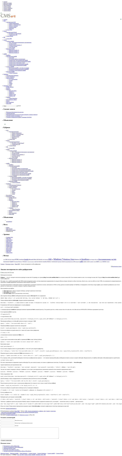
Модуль (96, 259)
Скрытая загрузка (10, 113)
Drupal (4, 31)
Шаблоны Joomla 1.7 (14, 51)
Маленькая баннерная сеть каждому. (15, 112)
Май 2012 (8, 251)
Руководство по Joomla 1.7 (15, 45)
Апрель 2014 (9, 239)
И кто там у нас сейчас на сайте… (11, 449)
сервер (84, 261)
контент (40, 261)
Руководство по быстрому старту (17, 62)
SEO (52, 259)
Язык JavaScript (10, 102)
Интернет (93, 259)
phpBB (5, 54)
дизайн (35, 261)
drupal (13, 259)
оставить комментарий (11, 414)
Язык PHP (8, 103)
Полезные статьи (7, 85)
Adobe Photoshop (13, 98)
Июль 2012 (9, 248)
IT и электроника (13, 79)
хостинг (100, 261)
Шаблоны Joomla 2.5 (14, 52)
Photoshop (46, 259)
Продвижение (6, 261)
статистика (53, 411)
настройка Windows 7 (46, 261)
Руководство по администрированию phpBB (20, 61)
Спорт (10, 84)
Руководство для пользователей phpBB (18, 60)
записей (9, 228)
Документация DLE (11, 22)
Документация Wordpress (12, 75)
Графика (8, 97)
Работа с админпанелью (15, 24)
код (37, 261)
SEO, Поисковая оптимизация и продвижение (20, 42)
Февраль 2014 (9, 242)
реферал (41, 411)
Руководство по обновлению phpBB (17, 65)
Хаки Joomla (12, 47)
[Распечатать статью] (116, 266)
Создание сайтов (13, 46)
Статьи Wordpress (10, 76)
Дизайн (11, 80)
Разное (7, 101)
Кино (10, 81)
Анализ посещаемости (33, 411)
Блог (90, 259)
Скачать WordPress (7, 8)
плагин (63, 261)
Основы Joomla (12, 43)
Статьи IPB (9, 38)
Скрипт (12, 261)
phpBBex (8, 55)
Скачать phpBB (7, 9)
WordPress (5, 74)
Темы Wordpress (7, 5)
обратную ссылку (24, 414)
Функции (25, 261)
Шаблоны (11, 28)
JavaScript (21, 259)
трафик (95, 261)
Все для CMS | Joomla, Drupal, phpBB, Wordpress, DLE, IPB (31, 454)
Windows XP (12, 95)
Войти (7, 227)
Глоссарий (11, 57)
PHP (49, 259)
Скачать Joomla (7, 6)
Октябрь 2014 (9, 237)
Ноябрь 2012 (9, 246)
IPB (4, 37)
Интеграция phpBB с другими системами (19, 67)
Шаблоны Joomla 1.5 (14, 50)
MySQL (8, 88)
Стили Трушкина (13, 73)
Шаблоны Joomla (7, 3)
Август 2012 (9, 247)
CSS (9, 259)
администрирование (30, 261)
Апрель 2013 (9, 243)
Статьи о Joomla (10, 41)
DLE (4, 20)
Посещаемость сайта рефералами (11, 446)
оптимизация (54, 261)
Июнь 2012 (9, 250)
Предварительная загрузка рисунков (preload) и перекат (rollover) (21, 114)
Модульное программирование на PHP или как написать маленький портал (19, 412)
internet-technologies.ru (11, 408)
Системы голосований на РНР (8, 413)
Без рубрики (9, 195)
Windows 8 (11, 93)
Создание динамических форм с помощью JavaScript (18, 117)
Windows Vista (12, 94)
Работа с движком (13, 26)
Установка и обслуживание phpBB (17, 70)
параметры (59, 261)
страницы (91, 261)
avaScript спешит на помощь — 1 (14, 116)
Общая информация (14, 23)
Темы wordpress (10, 78)
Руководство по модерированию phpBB (18, 64)
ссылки (88, 261)
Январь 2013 (9, 245)
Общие (10, 83)
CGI (4, 259)
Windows (8, 89)
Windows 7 (11, 92)
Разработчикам (12, 27)
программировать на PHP (70, 261)
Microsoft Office (12, 90)
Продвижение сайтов (11, 99)
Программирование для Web (107, 259)
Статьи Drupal (9, 36)
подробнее (9, 221)
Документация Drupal (11, 32)
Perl (43, 259)
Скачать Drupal (7, 10)
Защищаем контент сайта (9, 448)
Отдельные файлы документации (17, 59)
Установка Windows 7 (18, 261)
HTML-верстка (9, 87)
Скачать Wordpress (41, 453)
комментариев (10, 230)
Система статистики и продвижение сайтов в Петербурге (17, 451)
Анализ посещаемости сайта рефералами (13, 447)
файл (97, 261)
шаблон (104, 261)
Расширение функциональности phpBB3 (19, 69)
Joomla (5, 40)
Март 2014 (8, 241)
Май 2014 (8, 238)
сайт (81, 261)
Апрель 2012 (9, 252)
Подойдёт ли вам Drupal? (15, 33)
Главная (5, 1)
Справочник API (13, 34)
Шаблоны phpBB (7, 4)
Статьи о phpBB (10, 66)
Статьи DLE (9, 29)
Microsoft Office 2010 (34, 259)
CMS (6, 259)
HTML (17, 259)
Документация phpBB (11, 56)
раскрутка (77, 261)
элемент (108, 261)
